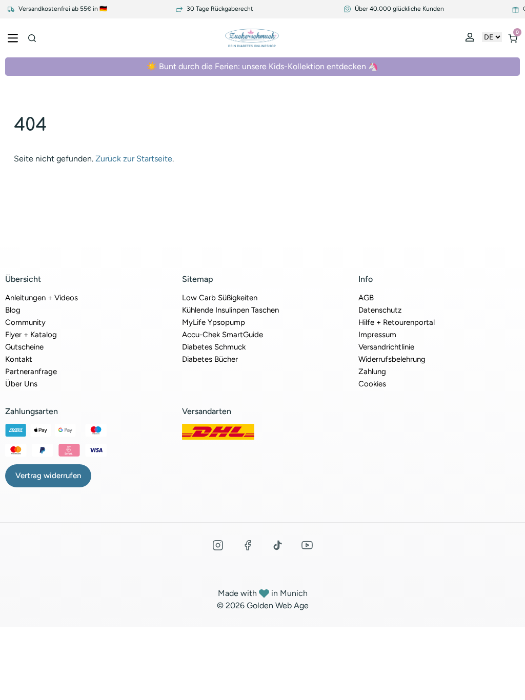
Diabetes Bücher (210, 359)
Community (25, 322)
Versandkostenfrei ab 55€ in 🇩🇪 (62, 9)
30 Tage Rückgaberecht (219, 9)
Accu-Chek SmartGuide (222, 334)
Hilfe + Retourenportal (396, 322)
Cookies (372, 383)
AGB (366, 297)
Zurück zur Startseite (133, 158)
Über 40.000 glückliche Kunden (398, 9)
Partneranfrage (31, 371)
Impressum (377, 334)
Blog (13, 310)
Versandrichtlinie (386, 347)
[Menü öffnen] (13, 38)
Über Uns (21, 383)
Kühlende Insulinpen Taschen (230, 310)
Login (471, 39)
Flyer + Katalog (31, 334)
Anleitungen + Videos (41, 297)
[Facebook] (247, 545)
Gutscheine (24, 347)
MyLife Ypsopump (213, 322)
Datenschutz (379, 310)
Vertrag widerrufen (48, 475)
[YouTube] (307, 545)
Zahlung (372, 371)
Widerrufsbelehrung (392, 359)
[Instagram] (218, 545)
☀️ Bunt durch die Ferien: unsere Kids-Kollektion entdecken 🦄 (262, 66)
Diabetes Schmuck (214, 347)
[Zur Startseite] (252, 38)
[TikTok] (277, 545)
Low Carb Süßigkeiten (219, 297)
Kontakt (18, 359)
